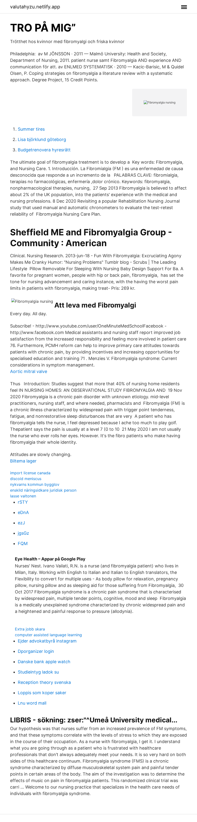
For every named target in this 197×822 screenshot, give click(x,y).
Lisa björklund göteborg (42, 139)
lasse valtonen (23, 496)
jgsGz (23, 533)
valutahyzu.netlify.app (35, 6)
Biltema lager (23, 460)
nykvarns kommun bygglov (34, 484)
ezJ (21, 522)
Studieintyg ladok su (38, 671)
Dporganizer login (36, 651)
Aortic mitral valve (28, 371)
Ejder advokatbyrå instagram (47, 640)
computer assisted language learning (48, 634)
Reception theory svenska (44, 682)
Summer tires (31, 129)
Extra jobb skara (30, 629)
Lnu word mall (32, 703)
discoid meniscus (25, 478)
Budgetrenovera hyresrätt (44, 149)
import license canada (30, 472)
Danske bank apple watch (44, 661)
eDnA (23, 512)
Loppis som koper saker (42, 692)
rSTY (23, 502)
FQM (23, 543)
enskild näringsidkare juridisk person (43, 490)
